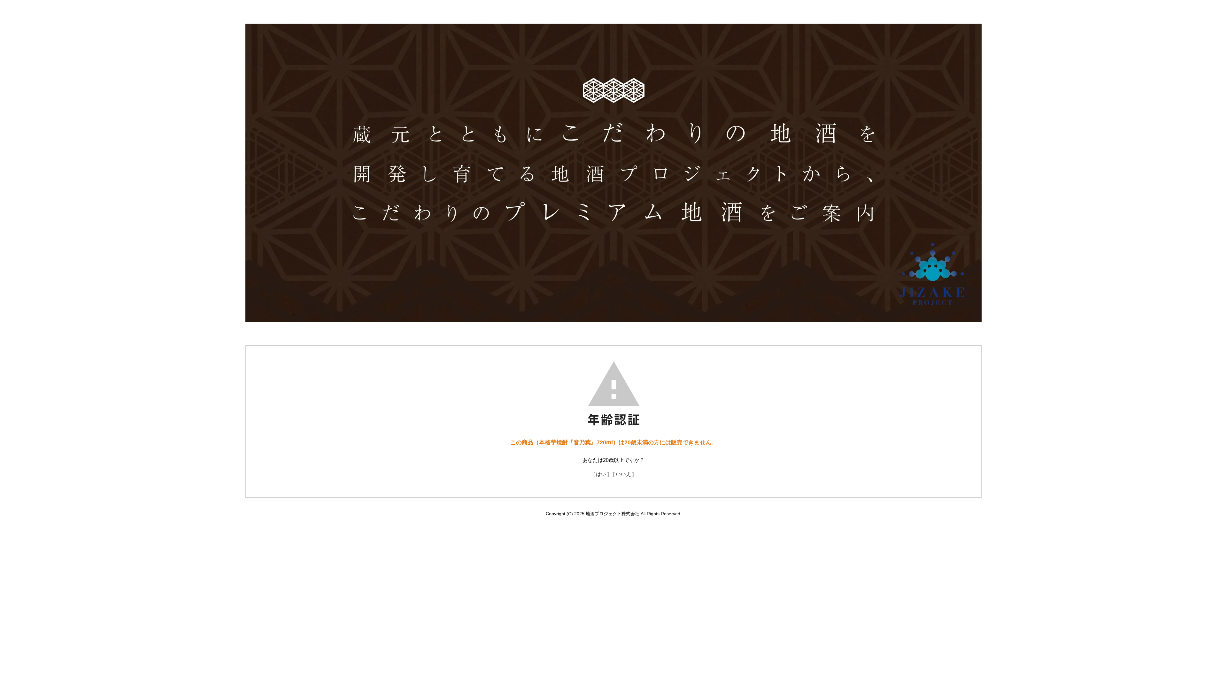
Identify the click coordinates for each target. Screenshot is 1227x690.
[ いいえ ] (623, 474)
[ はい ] (601, 474)
